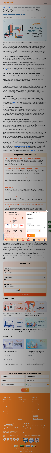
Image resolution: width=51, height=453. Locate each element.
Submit (31, 235)
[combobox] (29, 224)
